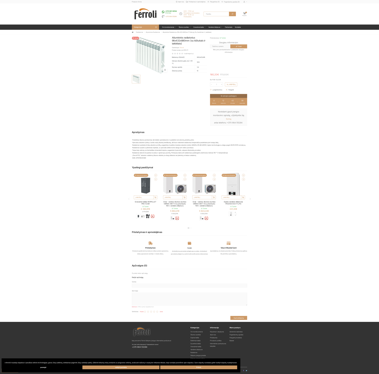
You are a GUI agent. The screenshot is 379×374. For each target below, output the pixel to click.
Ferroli (182, 47)
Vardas (134, 282)
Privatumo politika (215, 340)
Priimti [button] (198, 367)
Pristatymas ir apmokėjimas (197, 2)
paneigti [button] (43, 367)
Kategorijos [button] (138, 27)
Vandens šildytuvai (214, 27)
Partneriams (228, 27)
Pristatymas (213, 337)
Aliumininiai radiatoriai (153, 32)
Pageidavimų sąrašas (236, 335)
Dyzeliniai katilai (195, 343)
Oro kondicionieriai (168, 27)
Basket (232, 340)
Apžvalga (135, 291)
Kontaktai (238, 27)
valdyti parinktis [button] (121, 367)
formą (228, 119)
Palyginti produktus (236, 337)
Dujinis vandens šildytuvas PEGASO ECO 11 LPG (233, 203)
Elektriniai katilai (195, 340)
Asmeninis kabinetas (236, 332)
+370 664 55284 (171, 16)
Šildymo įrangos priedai (198, 355)
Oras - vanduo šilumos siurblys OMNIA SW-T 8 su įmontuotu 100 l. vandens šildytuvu (204, 204)
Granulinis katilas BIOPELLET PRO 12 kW (145, 203)
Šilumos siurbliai (184, 27)
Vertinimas (135, 311)
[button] (244, 14)
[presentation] (129, 199)
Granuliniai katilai (198, 27)
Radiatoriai (139, 32)
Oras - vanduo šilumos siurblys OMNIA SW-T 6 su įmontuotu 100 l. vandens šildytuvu (174, 204)
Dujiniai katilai (194, 337)
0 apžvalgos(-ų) (188, 53)
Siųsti (240, 46)
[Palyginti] (155, 179)
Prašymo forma (137, 1)
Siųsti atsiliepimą (239, 318)
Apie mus (181, 2)
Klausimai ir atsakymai (217, 332)
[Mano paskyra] (245, 2)
